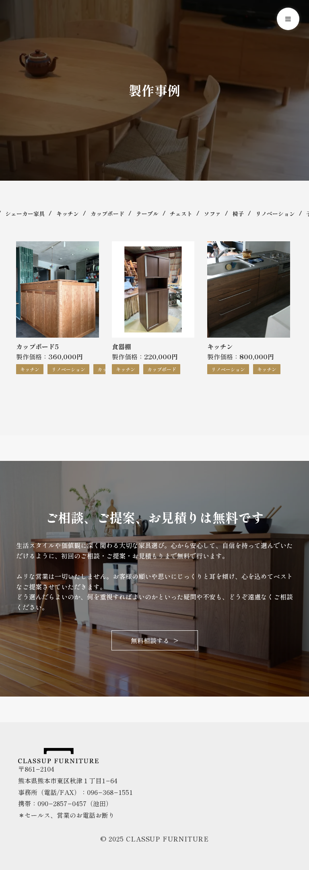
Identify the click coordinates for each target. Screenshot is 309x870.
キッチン (67, 214)
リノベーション (275, 214)
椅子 (238, 214)
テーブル (147, 214)
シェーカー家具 (25, 214)
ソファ (212, 214)
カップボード (107, 214)
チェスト (181, 214)
